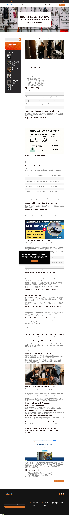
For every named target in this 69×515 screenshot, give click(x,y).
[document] (34, 257)
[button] (48, 252)
